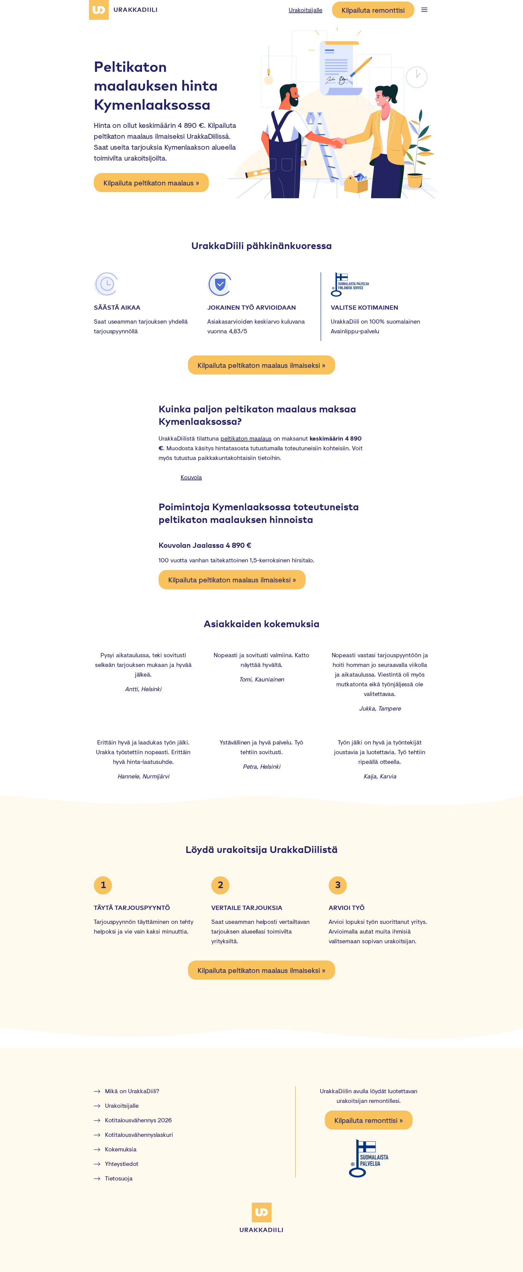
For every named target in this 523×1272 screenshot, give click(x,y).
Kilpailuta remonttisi (373, 10)
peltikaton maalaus (246, 438)
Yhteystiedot (121, 1163)
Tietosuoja (119, 1178)
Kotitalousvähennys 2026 (138, 1120)
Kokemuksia (121, 1149)
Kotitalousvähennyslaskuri (139, 1134)
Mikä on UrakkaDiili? (132, 1091)
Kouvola (191, 477)
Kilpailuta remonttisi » (368, 1120)
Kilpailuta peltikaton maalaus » (151, 182)
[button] (424, 10)
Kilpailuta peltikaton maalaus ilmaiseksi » (261, 365)
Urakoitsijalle (305, 9)
